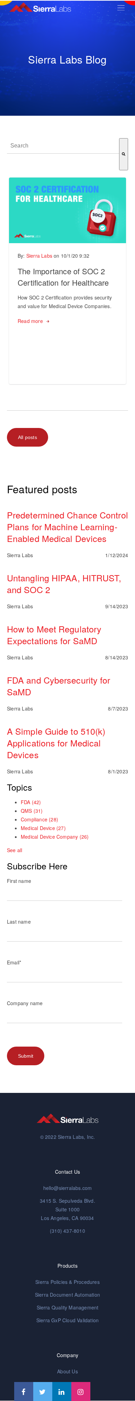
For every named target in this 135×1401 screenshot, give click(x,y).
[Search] (123, 154)
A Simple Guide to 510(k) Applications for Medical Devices (56, 742)
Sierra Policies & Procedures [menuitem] (67, 1281)
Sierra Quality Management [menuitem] (68, 1307)
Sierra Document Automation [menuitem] (67, 1294)
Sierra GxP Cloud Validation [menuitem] (67, 1320)
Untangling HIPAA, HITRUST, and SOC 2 (64, 583)
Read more (30, 320)
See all (14, 850)
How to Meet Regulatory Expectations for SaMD (54, 634)
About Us (67, 1371)
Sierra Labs (39, 255)
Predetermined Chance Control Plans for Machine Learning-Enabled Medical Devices (67, 526)
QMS (32, 810)
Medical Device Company (55, 836)
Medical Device (43, 828)
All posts (27, 437)
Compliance (39, 819)
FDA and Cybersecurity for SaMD (58, 685)
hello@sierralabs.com (67, 1187)
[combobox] (63, 146)
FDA (31, 802)
